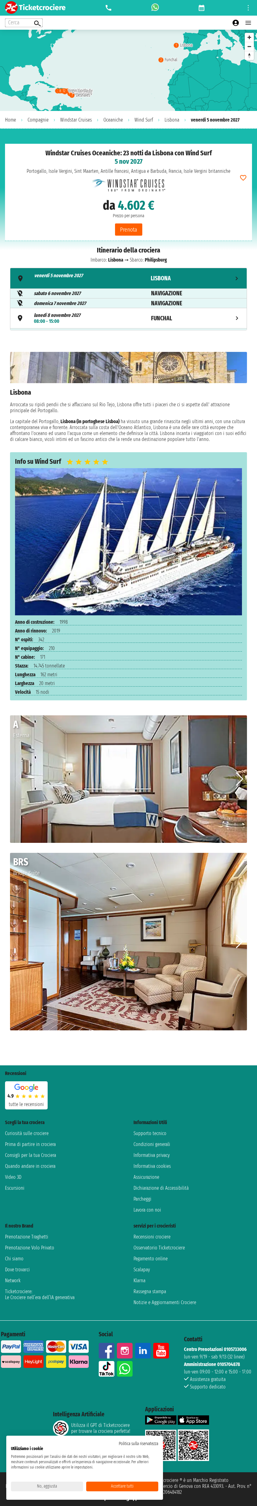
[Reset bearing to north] (249, 55)
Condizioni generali (152, 1144)
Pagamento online (151, 1259)
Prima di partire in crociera (30, 1144)
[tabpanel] (128, 397)
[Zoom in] (249, 37)
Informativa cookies (152, 1166)
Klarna (139, 1280)
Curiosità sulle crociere (27, 1133)
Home (10, 120)
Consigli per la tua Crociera (30, 1155)
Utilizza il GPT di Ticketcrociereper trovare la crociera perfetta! (100, 1428)
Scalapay (142, 1270)
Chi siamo (14, 1259)
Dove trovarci (17, 1270)
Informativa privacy (152, 1155)
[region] (128, 70)
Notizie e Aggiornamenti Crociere (165, 1302)
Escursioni (14, 1188)
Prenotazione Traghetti (26, 1237)
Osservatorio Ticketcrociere (159, 1248)
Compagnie (38, 120)
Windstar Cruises (76, 120)
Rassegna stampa (150, 1291)
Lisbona (172, 120)
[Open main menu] (248, 23)
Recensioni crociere (152, 1237)
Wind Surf (143, 120)
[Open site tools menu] (248, 8)
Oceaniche (113, 120)
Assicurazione (146, 1177)
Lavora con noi (147, 1210)
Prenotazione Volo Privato (29, 1248)
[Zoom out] (249, 46)
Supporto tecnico (150, 1133)
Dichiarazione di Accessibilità (161, 1188)
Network (13, 1280)
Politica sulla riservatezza (138, 1443)
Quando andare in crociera (30, 1166)
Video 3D (13, 1177)
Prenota (128, 229)
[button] (239, 779)
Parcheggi (142, 1199)
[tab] (128, 278)
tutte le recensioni (26, 1104)
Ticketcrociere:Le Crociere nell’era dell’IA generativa (40, 1294)
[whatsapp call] (155, 7)
